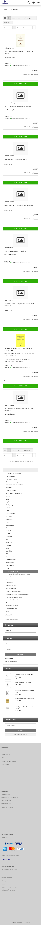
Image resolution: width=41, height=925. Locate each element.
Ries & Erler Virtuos (11, 479)
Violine (8, 508)
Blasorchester (10, 565)
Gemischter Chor (11, 585)
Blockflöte (9, 551)
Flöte (7, 522)
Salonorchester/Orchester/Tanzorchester (17, 594)
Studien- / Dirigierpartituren (13, 591)
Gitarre (8, 554)
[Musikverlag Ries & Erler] (4, 2)
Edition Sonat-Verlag (7, 807)
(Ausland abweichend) (24, 65)
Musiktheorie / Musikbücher (14, 493)
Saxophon (9, 536)
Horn (7, 539)
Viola (7, 510)
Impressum (4, 751)
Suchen (20, 730)
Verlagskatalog (5, 794)
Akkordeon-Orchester (12, 605)
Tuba (7, 548)
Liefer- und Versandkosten (8, 761)
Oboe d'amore (10, 525)
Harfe (7, 502)
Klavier (8, 496)
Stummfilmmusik (6, 803)
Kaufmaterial (8, 470)
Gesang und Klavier (13, 571)
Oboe (7, 528)
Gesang (8, 568)
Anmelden (20, 654)
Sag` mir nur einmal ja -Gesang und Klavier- (17, 106)
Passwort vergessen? (11, 661)
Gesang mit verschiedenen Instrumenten (19, 574)
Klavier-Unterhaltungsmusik (14, 597)
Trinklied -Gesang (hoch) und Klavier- (15, 251)
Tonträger (8, 487)
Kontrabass (9, 519)
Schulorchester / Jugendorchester (15, 482)
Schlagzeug (9, 505)
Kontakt (3, 884)
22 (30, 27)
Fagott (8, 533)
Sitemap (3, 881)
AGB (2, 757)
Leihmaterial (8, 615)
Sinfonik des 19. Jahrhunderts (14, 485)
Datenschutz (5, 764)
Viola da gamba (10, 513)
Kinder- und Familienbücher (13, 473)
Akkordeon (9, 603)
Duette (9, 577)
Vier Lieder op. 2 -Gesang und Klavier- (15, 159)
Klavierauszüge (10, 476)
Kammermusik (10, 557)
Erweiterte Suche (20, 735)
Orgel (7, 499)
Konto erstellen (9, 658)
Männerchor (9, 580)
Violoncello (9, 516)
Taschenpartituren (11, 588)
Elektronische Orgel (11, 608)
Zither (7, 611)
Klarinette (8, 531)
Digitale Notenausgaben (11, 619)
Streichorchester (10, 559)
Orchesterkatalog (6, 800)
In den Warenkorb (20, 84)
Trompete (9, 542)
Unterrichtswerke (11, 490)
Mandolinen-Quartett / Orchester (15, 600)
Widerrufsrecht (5, 754)
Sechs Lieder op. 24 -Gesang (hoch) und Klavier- (19, 205)
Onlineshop (14, 922)
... (26, 27)
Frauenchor (9, 582)
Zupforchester (10, 562)
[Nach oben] (36, 921)
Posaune (8, 545)
